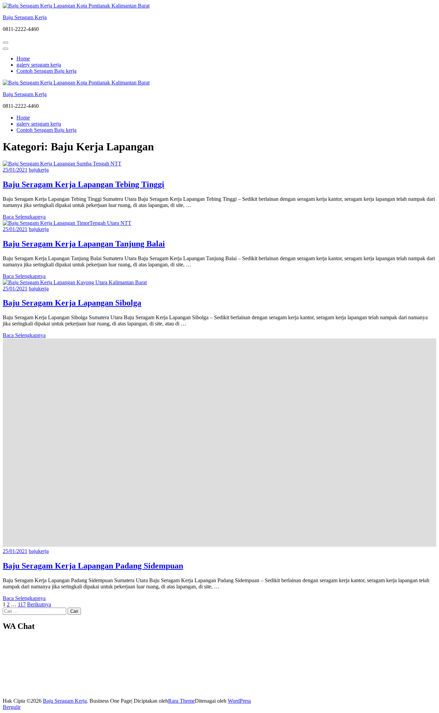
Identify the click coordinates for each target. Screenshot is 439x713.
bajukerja (39, 170)
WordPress (239, 701)
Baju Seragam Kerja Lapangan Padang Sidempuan (93, 565)
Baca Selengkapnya (24, 217)
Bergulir (12, 707)
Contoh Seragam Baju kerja (46, 71)
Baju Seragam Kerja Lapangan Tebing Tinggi (83, 184)
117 (22, 604)
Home (23, 58)
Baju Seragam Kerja (25, 17)
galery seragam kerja (38, 65)
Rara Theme (181, 701)
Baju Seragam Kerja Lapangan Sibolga (72, 302)
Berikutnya (39, 604)
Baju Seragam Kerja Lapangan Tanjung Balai (84, 243)
